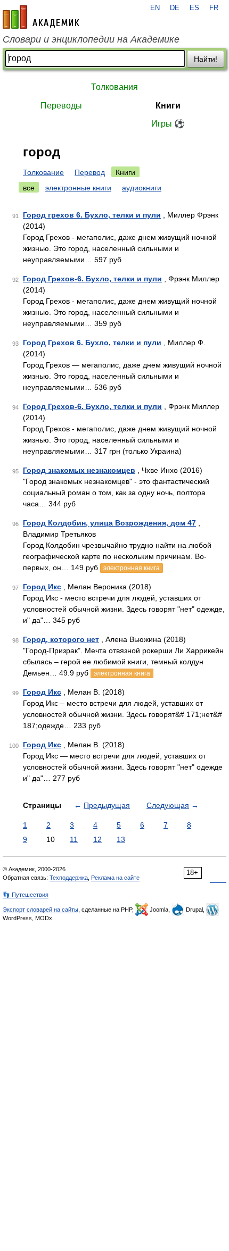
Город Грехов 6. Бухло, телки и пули (92, 342)
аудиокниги (141, 188)
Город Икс (42, 586)
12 (97, 839)
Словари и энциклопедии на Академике (91, 39)
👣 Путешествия (25, 894)
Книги (168, 105)
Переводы (61, 105)
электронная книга (131, 568)
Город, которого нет (61, 639)
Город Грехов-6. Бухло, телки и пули (92, 278)
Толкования (114, 86)
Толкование (43, 172)
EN (155, 8)
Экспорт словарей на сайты (40, 909)
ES (194, 8)
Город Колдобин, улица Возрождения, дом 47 (109, 523)
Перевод (90, 172)
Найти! (205, 59)
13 (121, 839)
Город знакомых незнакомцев (79, 470)
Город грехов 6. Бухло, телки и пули (92, 215)
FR (213, 8)
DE (174, 8)
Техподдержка (69, 877)
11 (74, 839)
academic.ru (41, 17)
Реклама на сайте (115, 877)
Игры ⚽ (168, 123)
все (29, 188)
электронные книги (78, 188)
